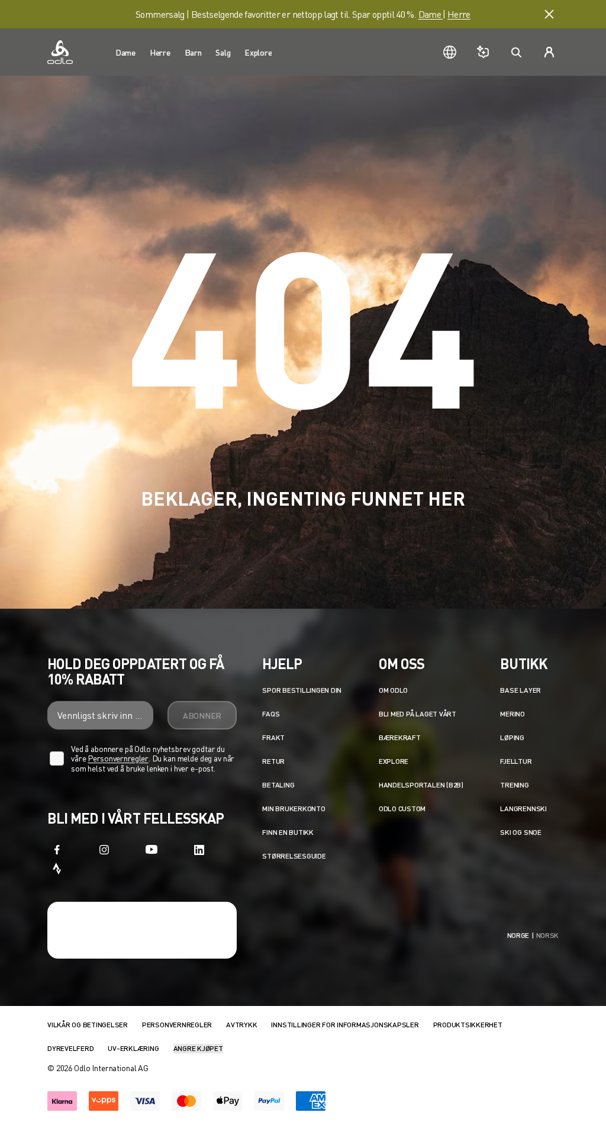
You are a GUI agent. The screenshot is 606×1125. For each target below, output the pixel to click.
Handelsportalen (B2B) (421, 784)
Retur (273, 761)
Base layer (520, 690)
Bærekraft (400, 737)
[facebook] (56, 849)
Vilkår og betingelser (87, 1024)
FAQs (270, 713)
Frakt (273, 737)
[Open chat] (482, 52)
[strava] (56, 868)
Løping (512, 737)
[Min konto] (549, 52)
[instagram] (104, 849)
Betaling (278, 784)
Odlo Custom (402, 808)
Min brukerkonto (293, 808)
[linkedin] (198, 849)
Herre (458, 14)
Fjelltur (515, 761)
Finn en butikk (288, 832)
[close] (549, 14)
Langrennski (523, 808)
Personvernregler (118, 758)
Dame (430, 14)
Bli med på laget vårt (417, 713)
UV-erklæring (133, 1048)
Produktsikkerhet (467, 1024)
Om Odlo (393, 690)
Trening (514, 784)
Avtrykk (241, 1024)
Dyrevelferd (70, 1048)
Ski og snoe (520, 832)
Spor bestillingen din (301, 690)
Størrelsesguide (293, 855)
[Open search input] (516, 52)
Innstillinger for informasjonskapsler (344, 1024)
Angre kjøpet (198, 1048)
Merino (512, 713)
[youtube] (151, 849)
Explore (393, 761)
